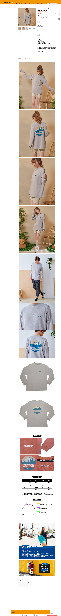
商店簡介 (23, 614)
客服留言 (35, 614)
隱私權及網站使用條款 (24, 615)
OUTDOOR (39, 30)
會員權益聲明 (36, 615)
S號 (38, 17)
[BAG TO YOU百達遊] (9, 2)
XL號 (46, 17)
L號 (43, 17)
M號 (41, 17)
